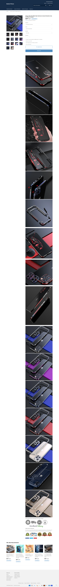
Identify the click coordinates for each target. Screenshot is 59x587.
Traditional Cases (17, 574)
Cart (51, 5)
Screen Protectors (17, 575)
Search (7, 574)
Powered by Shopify (17, 585)
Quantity (26, 35)
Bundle (26, 31)
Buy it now (39, 50)
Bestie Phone (10, 4)
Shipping (26, 20)
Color (26, 26)
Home (7, 11)
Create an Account (50, 3)
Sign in (45, 3)
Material (26, 22)
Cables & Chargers (17, 576)
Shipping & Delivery (9, 576)
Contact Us (8, 575)
